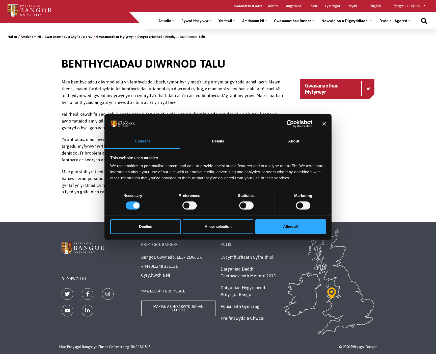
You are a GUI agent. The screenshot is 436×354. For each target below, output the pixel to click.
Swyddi (353, 6)
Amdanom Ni (253, 21)
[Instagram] (108, 294)
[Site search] (424, 20)
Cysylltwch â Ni (155, 275)
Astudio (164, 21)
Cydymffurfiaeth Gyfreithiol (247, 257)
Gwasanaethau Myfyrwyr (115, 37)
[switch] (189, 205)
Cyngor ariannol (149, 37)
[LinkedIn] (87, 310)
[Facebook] (87, 294)
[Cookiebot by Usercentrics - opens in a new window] (290, 124)
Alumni (273, 6)
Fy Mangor (332, 6)
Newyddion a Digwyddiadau (345, 21)
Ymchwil (225, 21)
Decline (145, 226)
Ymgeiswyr (293, 6)
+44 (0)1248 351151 (159, 266)
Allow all (290, 226)
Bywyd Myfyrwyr (194, 21)
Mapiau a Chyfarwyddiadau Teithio (178, 308)
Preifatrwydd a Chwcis (242, 318)
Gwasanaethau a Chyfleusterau (68, 37)
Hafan (12, 37)
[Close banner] (324, 124)
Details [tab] (218, 141)
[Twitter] (67, 294)
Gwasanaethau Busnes (292, 21)
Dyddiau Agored (393, 21)
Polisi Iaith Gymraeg (240, 306)
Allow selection (218, 226)
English (375, 5)
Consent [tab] (142, 141)
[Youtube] (67, 310)
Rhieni (313, 6)
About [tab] (293, 141)
